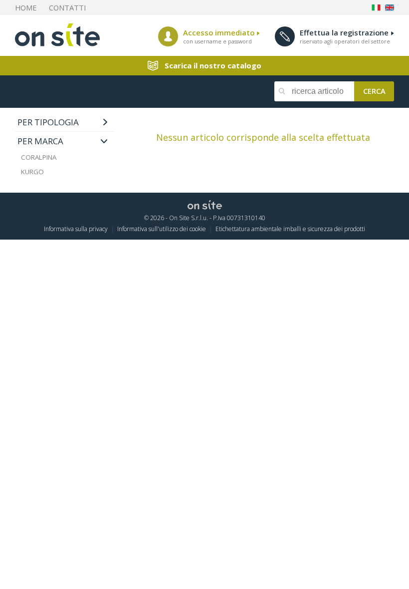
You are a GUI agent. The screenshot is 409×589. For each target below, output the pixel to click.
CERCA (374, 90)
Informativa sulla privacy (76, 229)
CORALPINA (38, 157)
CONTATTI (67, 7)
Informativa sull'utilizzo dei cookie (161, 229)
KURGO (32, 171)
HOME (26, 7)
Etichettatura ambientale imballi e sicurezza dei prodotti (290, 229)
